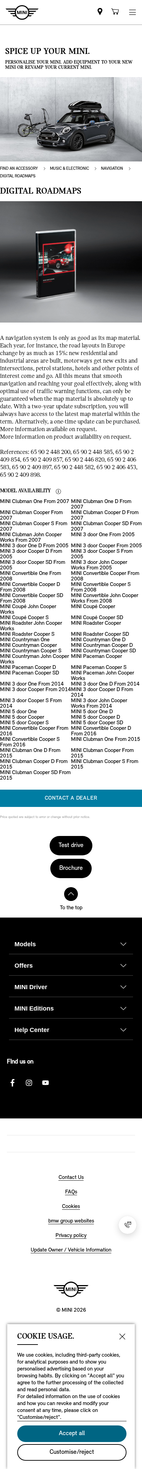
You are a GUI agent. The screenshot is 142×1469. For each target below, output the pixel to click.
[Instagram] (28, 1082)
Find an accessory (19, 169)
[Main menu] (132, 12)
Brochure (71, 868)
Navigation (112, 169)
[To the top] (71, 894)
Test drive (71, 846)
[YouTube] (45, 1082)
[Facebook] (12, 1082)
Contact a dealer (71, 798)
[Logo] (71, 1289)
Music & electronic (69, 169)
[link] (100, 12)
